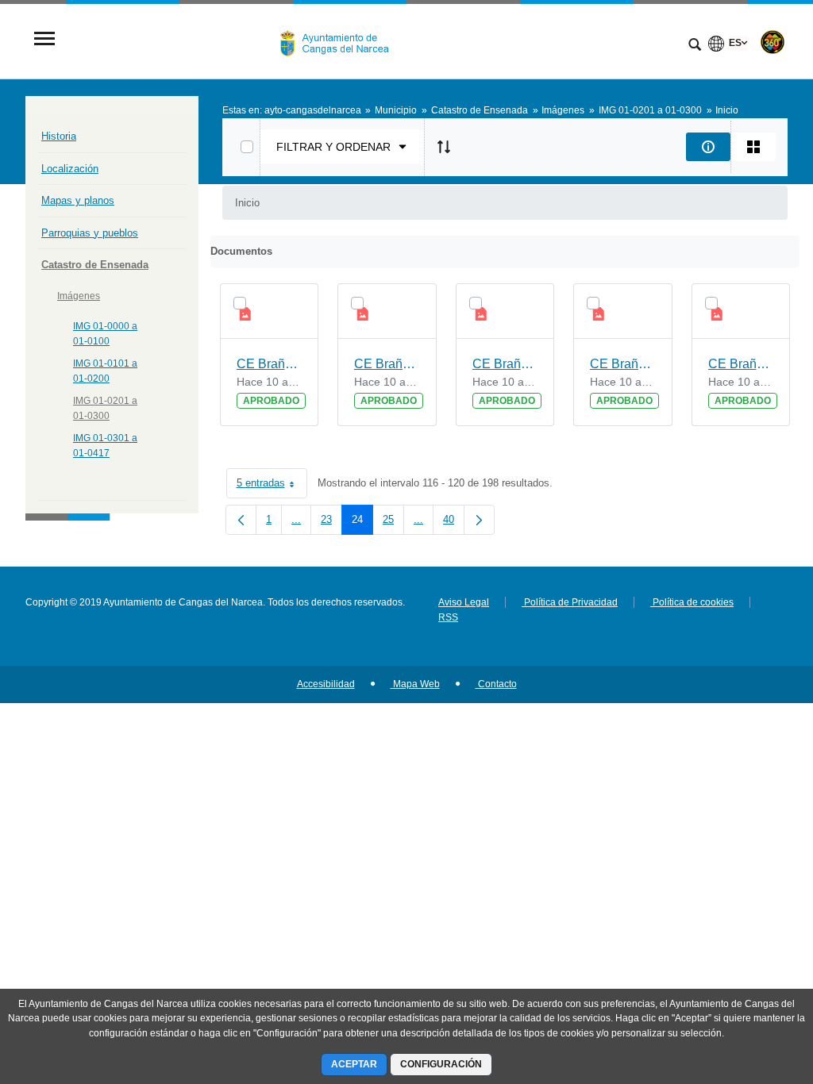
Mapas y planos (77, 200)
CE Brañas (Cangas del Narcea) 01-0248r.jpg (741, 364)
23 (331, 522)
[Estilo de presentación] (753, 147)
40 (453, 522)
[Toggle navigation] (44, 40)
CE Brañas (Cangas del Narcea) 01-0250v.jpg (387, 364)
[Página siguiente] (479, 520)
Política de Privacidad (570, 602)
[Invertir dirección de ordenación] (444, 147)
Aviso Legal (463, 602)
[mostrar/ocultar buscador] (695, 46)
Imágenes (78, 296)
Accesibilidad (326, 684)
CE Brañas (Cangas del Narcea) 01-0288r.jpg (505, 364)
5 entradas (272, 486)
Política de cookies (692, 602)
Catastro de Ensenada (94, 265)
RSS (448, 617)
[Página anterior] (240, 520)
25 (393, 522)
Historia (58, 136)
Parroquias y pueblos (89, 233)
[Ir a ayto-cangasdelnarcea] (340, 40)
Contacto (496, 684)
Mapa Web (415, 684)
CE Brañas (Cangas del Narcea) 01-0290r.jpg (623, 364)
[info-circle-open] (708, 147)
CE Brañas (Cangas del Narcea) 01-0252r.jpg (269, 364)
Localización (69, 169)
